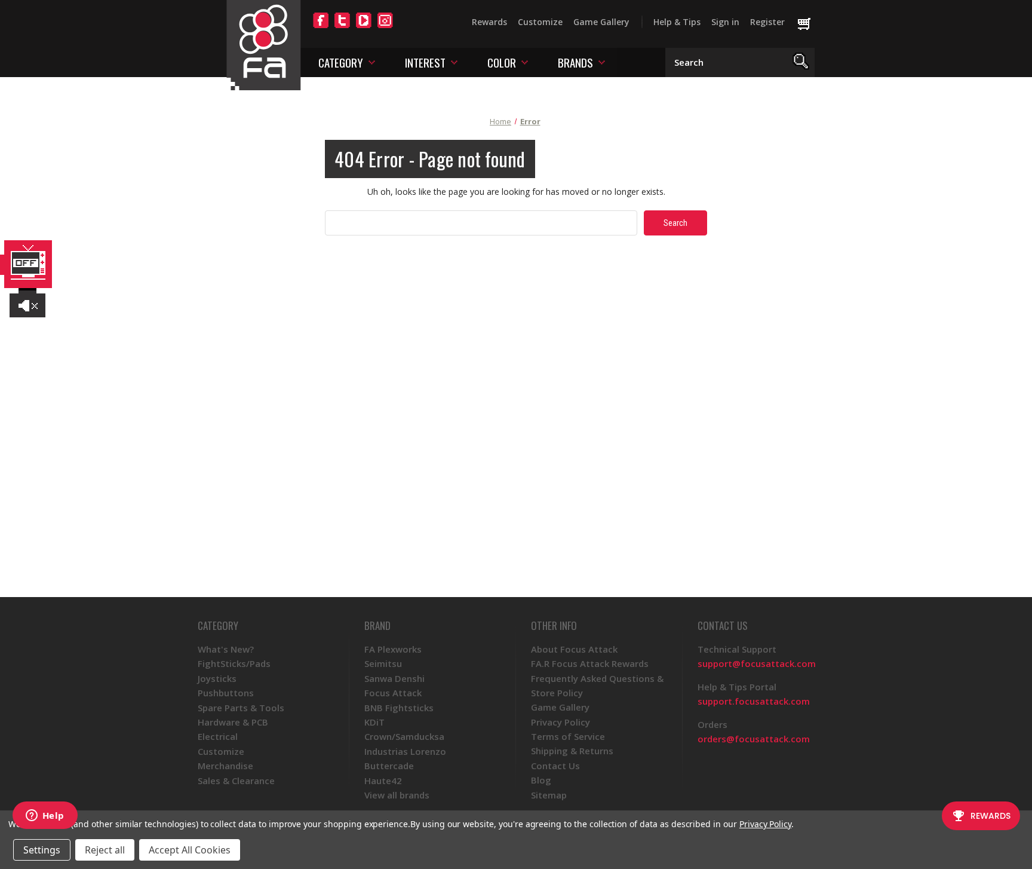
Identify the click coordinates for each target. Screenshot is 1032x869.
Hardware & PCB (233, 722)
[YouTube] (363, 27)
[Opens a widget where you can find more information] (45, 816)
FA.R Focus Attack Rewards (590, 663)
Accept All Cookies (190, 849)
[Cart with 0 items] (810, 24)
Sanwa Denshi (394, 678)
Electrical (218, 736)
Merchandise (225, 766)
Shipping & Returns (572, 751)
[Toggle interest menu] (454, 61)
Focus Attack (393, 693)
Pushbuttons (226, 693)
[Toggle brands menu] (601, 61)
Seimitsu (383, 663)
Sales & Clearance (236, 781)
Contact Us (555, 766)
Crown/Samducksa (404, 736)
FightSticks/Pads (234, 663)
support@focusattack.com (757, 663)
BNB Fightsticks (399, 708)
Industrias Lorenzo (405, 751)
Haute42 (383, 781)
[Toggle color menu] (524, 61)
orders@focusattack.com (754, 739)
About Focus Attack (574, 649)
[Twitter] (342, 27)
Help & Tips (677, 21)
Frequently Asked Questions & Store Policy (597, 685)
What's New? (226, 649)
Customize (540, 21)
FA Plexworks (393, 649)
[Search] (801, 62)
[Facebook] (320, 27)
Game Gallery (601, 21)
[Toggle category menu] (371, 61)
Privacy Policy (560, 722)
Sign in (725, 21)
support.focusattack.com (754, 701)
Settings (41, 849)
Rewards (489, 21)
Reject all (105, 849)
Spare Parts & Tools (241, 708)
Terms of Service (568, 736)
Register (767, 21)
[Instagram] (385, 27)
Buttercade (389, 766)
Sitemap (549, 795)
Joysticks (217, 678)
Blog (541, 780)
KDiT (374, 722)
